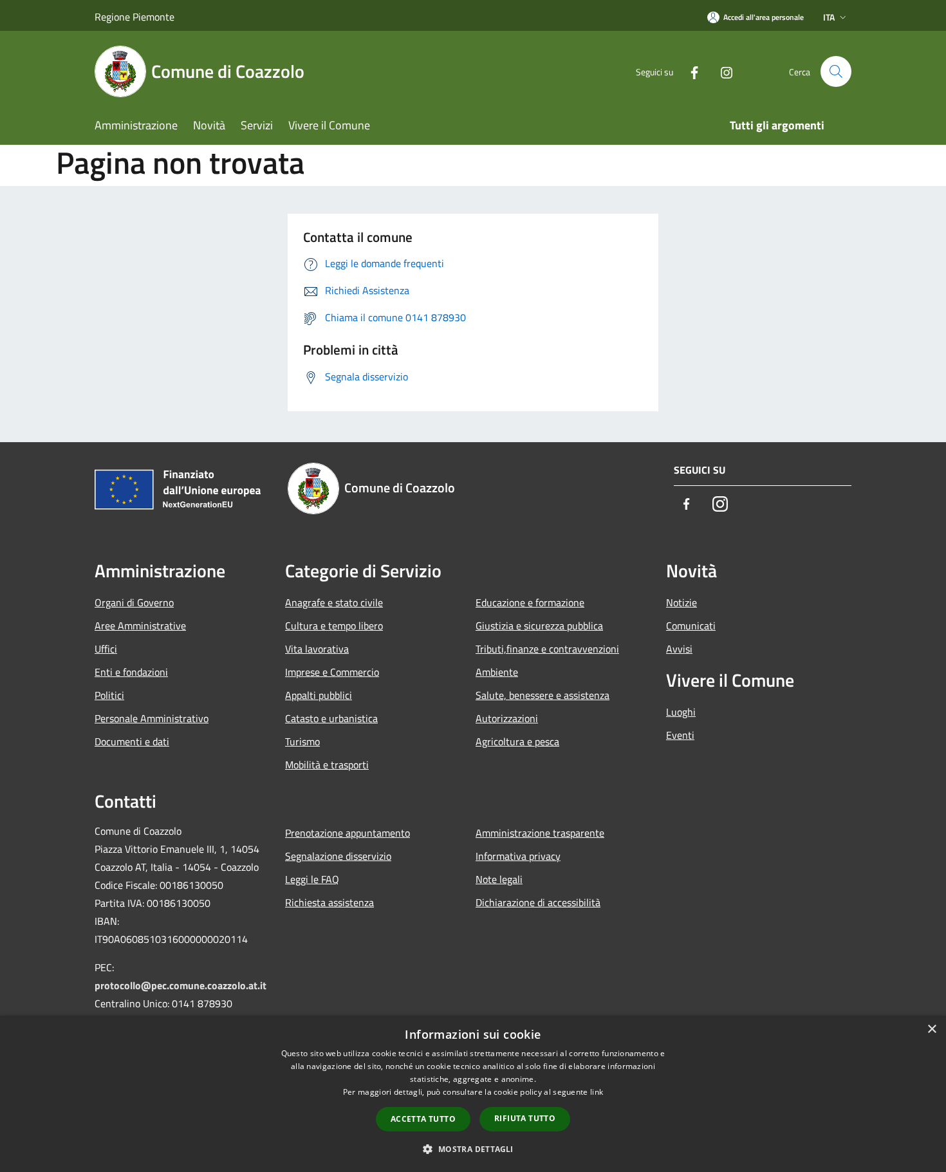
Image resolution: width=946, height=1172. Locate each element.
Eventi (680, 735)
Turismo (302, 741)
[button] (472, 1149)
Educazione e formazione (530, 602)
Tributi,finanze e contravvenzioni (547, 648)
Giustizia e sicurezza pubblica (539, 625)
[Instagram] (721, 71)
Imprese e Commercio (332, 672)
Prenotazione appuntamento (347, 833)
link (596, 1091)
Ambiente (497, 672)
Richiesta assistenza (329, 902)
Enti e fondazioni (131, 672)
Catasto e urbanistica (331, 718)
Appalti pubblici (318, 695)
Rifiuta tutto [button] (524, 1118)
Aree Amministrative (140, 625)
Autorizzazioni (507, 718)
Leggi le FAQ (312, 879)
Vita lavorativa (317, 648)
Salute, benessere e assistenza (542, 695)
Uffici (106, 648)
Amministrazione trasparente (540, 833)
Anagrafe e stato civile (334, 602)
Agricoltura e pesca (517, 741)
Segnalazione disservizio (338, 856)
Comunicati (691, 625)
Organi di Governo (134, 602)
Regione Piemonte (134, 16)
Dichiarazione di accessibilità (538, 902)
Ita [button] (829, 17)
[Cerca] (836, 71)
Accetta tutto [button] (423, 1118)
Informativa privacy (518, 856)
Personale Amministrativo (152, 718)
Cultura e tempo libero (334, 625)
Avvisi (679, 648)
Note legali (499, 879)
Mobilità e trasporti (327, 764)
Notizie (681, 602)
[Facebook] (689, 71)
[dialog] (473, 1094)
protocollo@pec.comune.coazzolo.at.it (180, 985)
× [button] (931, 1029)
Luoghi (681, 712)
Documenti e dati (132, 741)
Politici (109, 695)
